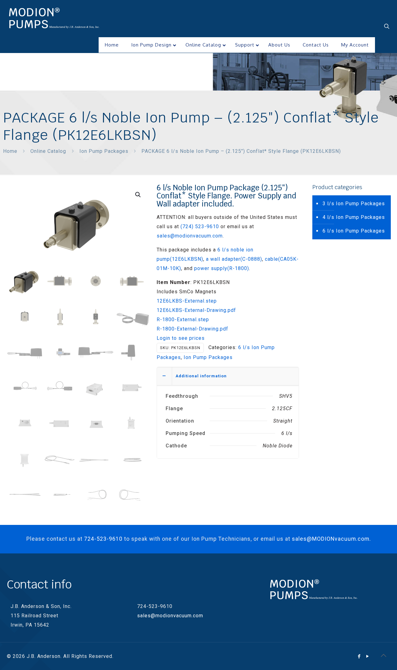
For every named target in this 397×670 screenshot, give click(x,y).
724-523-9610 (103, 539)
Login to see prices (181, 338)
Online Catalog (48, 151)
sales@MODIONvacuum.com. (331, 539)
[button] (138, 195)
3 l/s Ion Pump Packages (354, 203)
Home (10, 151)
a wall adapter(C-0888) (234, 259)
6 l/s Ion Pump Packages (354, 231)
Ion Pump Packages (103, 151)
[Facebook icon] (359, 656)
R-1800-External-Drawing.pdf (192, 329)
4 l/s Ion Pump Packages (354, 217)
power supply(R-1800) (221, 268)
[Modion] (54, 18)
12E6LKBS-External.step (187, 301)
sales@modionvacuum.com (190, 236)
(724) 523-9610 (200, 226)
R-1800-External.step (183, 319)
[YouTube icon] (367, 656)
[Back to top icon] (383, 655)
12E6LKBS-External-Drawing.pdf (196, 310)
